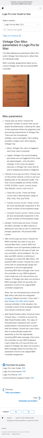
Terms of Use (5, 434)
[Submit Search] (5, 30)
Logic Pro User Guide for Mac (16, 14)
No (29, 412)
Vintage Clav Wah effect (18, 301)
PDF (23, 368)
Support (9, 418)
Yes (16, 412)
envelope (8, 298)
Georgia (4, 428)
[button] (12, 35)
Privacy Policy (16, 434)
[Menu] (40, 8)
